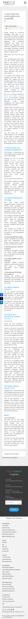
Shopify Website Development (9, 532)
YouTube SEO (5, 549)
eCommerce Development (8, 601)
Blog (8, 607)
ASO (3, 544)
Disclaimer (12, 607)
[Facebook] (3, 609)
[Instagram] (5, 609)
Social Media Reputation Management (11, 569)
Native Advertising (6, 584)
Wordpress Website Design (8, 530)
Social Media (6, 565)
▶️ (6, 28)
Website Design (6, 527)
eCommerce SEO (6, 596)
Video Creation (5, 571)
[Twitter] (7, 609)
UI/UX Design (5, 525)
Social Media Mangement (8, 567)
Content (4, 555)
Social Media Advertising (8, 576)
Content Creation (6, 557)
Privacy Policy (18, 607)
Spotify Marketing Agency (8, 590)
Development (6, 523)
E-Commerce (6, 595)
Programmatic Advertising (8, 588)
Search (4, 540)
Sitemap (4, 607)
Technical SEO (5, 551)
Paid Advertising (7, 582)
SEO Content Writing (7, 561)
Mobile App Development (8, 534)
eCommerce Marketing (7, 599)
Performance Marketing (7, 586)
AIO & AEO (4, 542)
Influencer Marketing (7, 578)
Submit (14, 510)
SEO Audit (4, 546)
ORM (3, 603)
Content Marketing (6, 559)
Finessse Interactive (17, 160)
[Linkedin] (9, 609)
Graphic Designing (6, 574)
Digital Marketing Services (8, 536)
